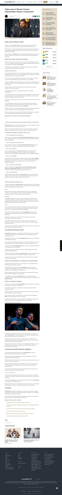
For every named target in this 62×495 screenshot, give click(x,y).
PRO (46, 1)
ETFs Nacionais (7, 463)
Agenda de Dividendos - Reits (36, 467)
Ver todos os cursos (47, 464)
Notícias (35, 1)
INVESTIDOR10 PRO (61, 244)
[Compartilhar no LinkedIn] (37, 16)
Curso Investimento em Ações (49, 454)
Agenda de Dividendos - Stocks (36, 465)
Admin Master (12, 16)
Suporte (37, 487)
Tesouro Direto (7, 460)
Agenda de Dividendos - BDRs (36, 468)
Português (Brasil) (23, 491)
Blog (19, 467)
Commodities (20, 458)
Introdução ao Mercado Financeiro (49, 461)
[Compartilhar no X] (35, 16)
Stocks (19, 454)
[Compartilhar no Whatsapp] (39, 16)
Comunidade (40, 1)
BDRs (6, 458)
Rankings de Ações (34, 457)
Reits (19, 455)
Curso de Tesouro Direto (48, 460)
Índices (6, 461)
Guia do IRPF (33, 470)
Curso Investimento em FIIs (48, 455)
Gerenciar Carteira (34, 455)
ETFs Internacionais (8, 464)
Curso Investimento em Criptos (49, 457)
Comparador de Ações (34, 460)
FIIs (26, 1)
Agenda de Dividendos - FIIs (35, 464)
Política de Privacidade (21, 487)
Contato (33, 487)
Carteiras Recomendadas (35, 454)
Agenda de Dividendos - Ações (36, 463)
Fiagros (6, 457)
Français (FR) (39, 491)
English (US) (29, 491)
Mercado (18, 1)
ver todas (49, 66)
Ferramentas (30, 1)
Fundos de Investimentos (9, 467)
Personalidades (9, 422)
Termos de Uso (28, 487)
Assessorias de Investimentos (9, 468)
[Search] (16, 2)
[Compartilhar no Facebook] (33, 16)
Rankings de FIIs (33, 458)
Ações (23, 1)
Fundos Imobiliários (8, 455)
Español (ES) (34, 491)
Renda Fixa (7, 465)
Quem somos (42, 487)
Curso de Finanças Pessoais (48, 463)
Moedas (19, 457)
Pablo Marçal (27, 338)
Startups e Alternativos (22, 463)
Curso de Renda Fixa (47, 458)
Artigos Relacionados (10, 425)
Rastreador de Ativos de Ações (36, 461)
